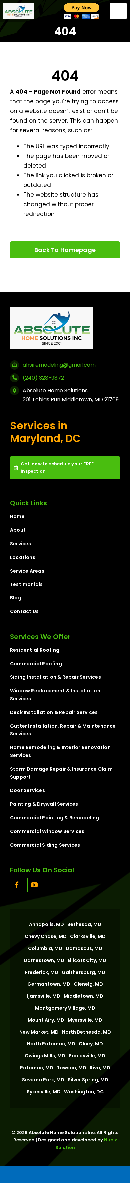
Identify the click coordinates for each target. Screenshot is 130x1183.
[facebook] (17, 885)
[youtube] (34, 885)
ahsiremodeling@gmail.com (59, 365)
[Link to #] (118, 11)
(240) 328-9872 (43, 378)
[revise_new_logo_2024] (18, 6)
